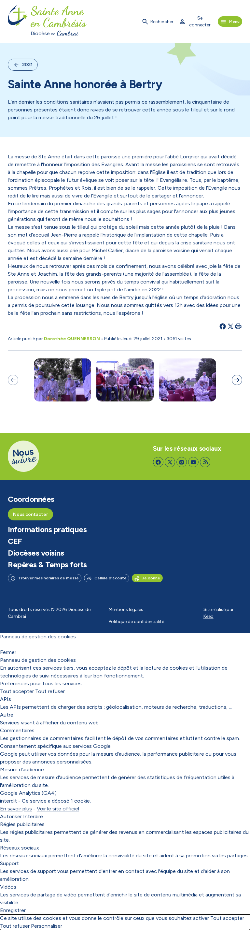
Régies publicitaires (22, 824)
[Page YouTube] (193, 462)
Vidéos (8, 887)
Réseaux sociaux (19, 848)
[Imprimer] (238, 326)
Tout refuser (50, 691)
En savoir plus (16, 809)
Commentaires (17, 730)
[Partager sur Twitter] (230, 326)
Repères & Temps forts (47, 565)
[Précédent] (13, 380)
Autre (6, 715)
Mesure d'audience (22, 769)
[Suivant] (237, 380)
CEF (15, 541)
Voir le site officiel (58, 809)
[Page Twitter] (170, 462)
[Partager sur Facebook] (223, 326)
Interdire (33, 816)
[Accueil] (18, 21)
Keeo (208, 616)
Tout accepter (17, 691)
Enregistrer (13, 910)
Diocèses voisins (36, 553)
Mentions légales (126, 609)
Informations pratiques (47, 529)
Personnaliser (46, 926)
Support (9, 863)
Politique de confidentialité (136, 621)
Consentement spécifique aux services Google (55, 746)
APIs (5, 699)
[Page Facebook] (158, 462)
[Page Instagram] (181, 462)
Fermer (8, 652)
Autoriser (11, 816)
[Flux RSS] (205, 462)
